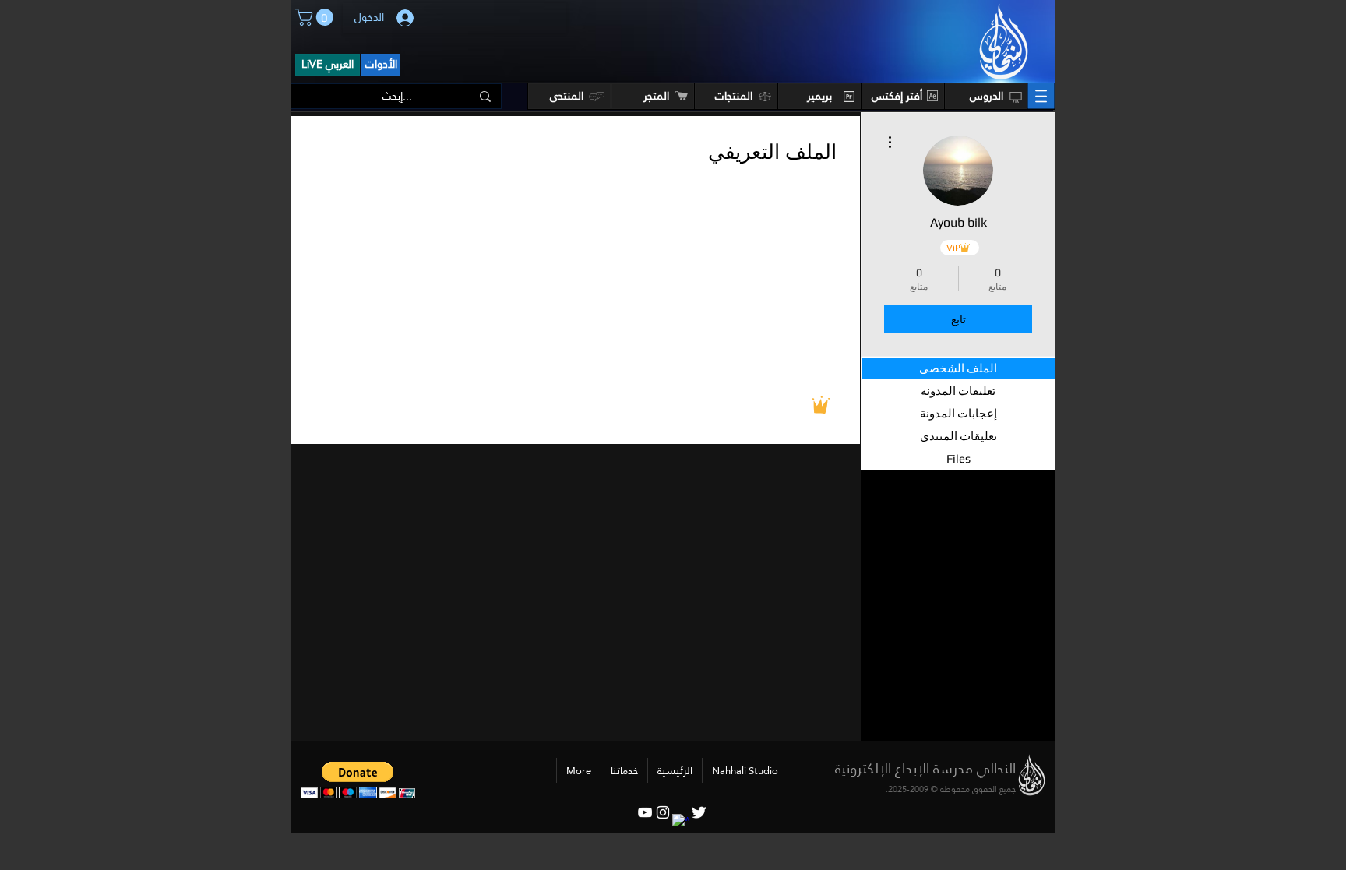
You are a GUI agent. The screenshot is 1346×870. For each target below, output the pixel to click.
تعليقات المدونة (958, 390)
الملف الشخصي (958, 368)
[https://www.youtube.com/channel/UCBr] (645, 812)
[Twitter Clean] (698, 812)
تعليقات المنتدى (958, 435)
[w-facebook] (680, 822)
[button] (316, 17)
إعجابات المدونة (958, 413)
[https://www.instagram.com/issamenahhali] (662, 812)
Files (958, 458)
